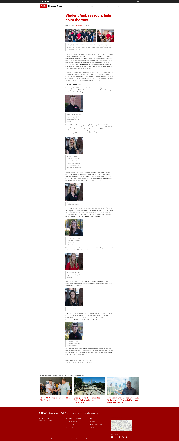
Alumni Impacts (115, 6)
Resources (81, 438)
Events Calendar (72, 421)
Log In (86, 438)
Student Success (83, 6)
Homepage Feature (77, 360)
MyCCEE (92, 418)
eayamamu (79, 25)
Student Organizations (96, 424)
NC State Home (45, 1)
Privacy (75, 438)
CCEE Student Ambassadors (76, 362)
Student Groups (87, 360)
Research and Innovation (94, 6)
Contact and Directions (74, 418)
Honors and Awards (125, 6)
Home (76, 6)
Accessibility (69, 438)
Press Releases (135, 6)
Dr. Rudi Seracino (88, 362)
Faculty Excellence (106, 6)
